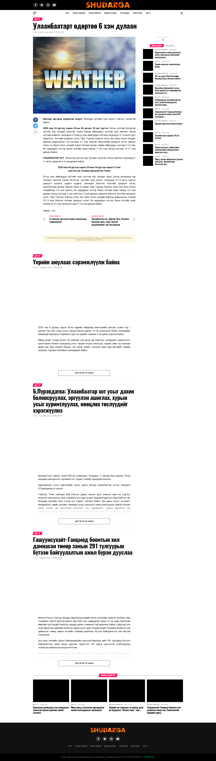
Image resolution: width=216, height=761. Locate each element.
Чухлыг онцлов (79, 13)
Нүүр (67, 13)
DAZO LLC (150, 757)
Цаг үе (148, 13)
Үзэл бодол (125, 13)
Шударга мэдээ (110, 13)
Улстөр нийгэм (95, 13)
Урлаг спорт (137, 13)
